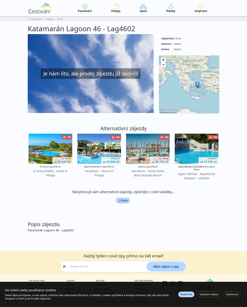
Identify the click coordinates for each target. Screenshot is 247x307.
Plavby (170, 11)
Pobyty (115, 11)
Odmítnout (232, 294)
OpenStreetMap (165, 112)
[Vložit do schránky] (32, 160)
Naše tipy (100, 280)
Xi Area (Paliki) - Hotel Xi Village (50, 173)
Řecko (124, 200)
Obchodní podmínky (143, 280)
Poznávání (85, 11)
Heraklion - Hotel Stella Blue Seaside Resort (147, 173)
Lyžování (70, 280)
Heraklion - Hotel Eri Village (99, 173)
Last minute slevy (37, 280)
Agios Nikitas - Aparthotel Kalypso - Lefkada (196, 176)
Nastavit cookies (209, 294)
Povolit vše (186, 294)
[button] (197, 85)
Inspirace (201, 11)
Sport (143, 11)
